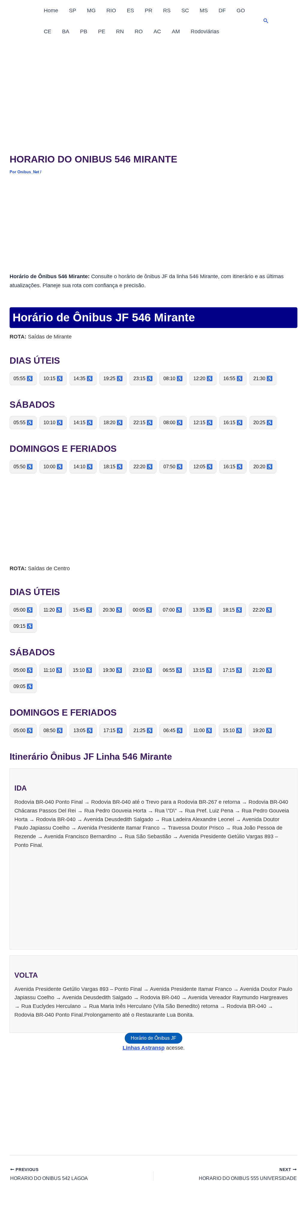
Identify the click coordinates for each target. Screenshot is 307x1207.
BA (65, 31)
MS (204, 10)
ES (130, 10)
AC (157, 31)
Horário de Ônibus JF (153, 1038)
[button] (266, 21)
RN (120, 31)
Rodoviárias (205, 31)
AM (176, 31)
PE (101, 31)
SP (72, 10)
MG (91, 10)
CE (47, 31)
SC (185, 10)
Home (51, 10)
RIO (111, 10)
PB (83, 31)
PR (148, 10)
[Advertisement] (153, 87)
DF (222, 10)
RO (139, 31)
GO (241, 10)
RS (167, 10)
